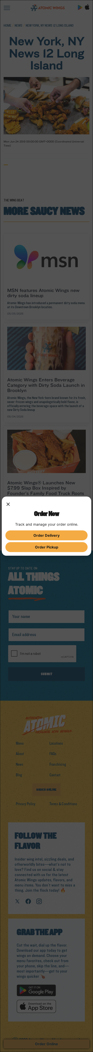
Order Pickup (46, 547)
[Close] (8, 504)
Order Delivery (46, 535)
